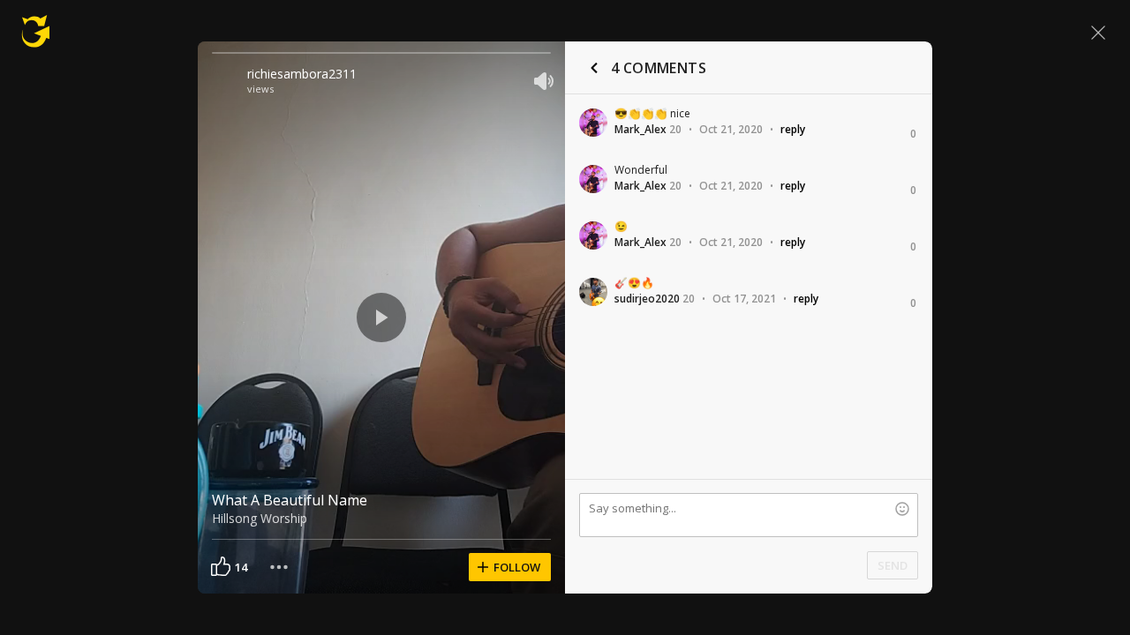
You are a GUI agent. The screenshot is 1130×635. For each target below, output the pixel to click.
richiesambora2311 (302, 73)
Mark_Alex (640, 129)
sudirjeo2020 (647, 298)
